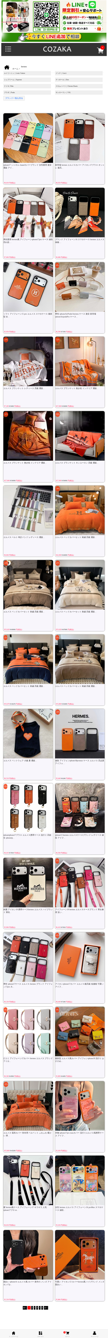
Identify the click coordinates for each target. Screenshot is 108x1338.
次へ (46, 1308)
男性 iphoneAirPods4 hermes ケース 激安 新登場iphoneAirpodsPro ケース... (75, 315)
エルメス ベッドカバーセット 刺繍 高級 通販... (75, 537)
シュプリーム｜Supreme (13, 80)
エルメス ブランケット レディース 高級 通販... (24, 388)
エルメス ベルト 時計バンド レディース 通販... (24, 537)
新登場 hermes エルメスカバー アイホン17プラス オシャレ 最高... (79, 166)
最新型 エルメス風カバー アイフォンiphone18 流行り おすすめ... (79, 1059)
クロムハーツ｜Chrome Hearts (67, 86)
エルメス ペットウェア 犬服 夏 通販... (20, 761)
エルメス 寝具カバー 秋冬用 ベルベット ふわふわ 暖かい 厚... (27, 1134)
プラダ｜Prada (9, 92)
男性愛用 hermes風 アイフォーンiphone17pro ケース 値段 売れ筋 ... (28, 240)
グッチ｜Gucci (61, 73)
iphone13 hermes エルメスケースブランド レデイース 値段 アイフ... (79, 836)
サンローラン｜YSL (63, 92)
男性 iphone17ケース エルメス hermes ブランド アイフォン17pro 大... (28, 985)
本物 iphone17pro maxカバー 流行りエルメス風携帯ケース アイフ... (79, 1134)
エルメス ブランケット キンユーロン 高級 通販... (76, 463)
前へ (25, 1308)
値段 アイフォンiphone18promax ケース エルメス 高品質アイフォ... (79, 762)
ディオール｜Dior (62, 80)
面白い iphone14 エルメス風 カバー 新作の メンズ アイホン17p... (27, 1283)
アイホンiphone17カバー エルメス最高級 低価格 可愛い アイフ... (79, 985)
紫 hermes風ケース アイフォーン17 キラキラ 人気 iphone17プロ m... (25, 1208)
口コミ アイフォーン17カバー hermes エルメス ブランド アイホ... (28, 1059)
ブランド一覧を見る (14, 98)
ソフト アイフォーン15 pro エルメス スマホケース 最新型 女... (27, 315)
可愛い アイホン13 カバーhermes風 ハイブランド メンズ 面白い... (79, 1283)
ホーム (15, 69)
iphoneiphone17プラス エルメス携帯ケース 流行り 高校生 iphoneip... (27, 836)
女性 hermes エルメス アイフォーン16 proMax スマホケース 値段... (79, 1208)
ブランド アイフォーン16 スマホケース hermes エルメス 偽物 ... (79, 240)
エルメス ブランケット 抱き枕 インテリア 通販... (76, 388)
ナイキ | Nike (9, 86)
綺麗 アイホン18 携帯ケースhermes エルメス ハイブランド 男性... (28, 910)
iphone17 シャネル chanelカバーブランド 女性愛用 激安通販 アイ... (27, 166)
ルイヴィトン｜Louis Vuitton (14, 73)
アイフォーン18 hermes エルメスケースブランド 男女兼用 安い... (79, 910)
